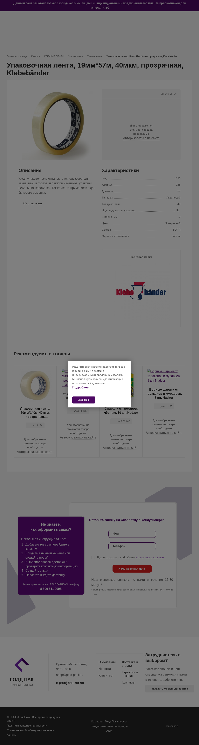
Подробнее (80, 387)
